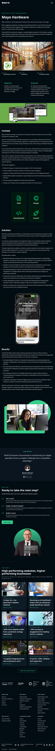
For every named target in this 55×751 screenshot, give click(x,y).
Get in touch (7, 522)
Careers (3, 701)
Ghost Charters (41, 701)
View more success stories (27, 670)
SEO (21, 703)
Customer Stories (42, 720)
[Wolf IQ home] (6, 2)
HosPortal (40, 711)
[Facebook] (52, 745)
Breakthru (40, 707)
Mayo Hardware (41, 712)
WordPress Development (26, 699)
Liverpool (22, 722)
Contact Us (4, 705)
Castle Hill (22, 724)
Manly (21, 734)
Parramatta (22, 736)
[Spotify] (47, 745)
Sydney (21, 718)
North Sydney (23, 720)
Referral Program (42, 728)
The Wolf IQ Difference (7, 699)
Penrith (21, 730)
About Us (4, 697)
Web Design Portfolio (43, 726)
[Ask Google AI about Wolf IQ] (18, 745)
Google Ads (22, 705)
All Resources (41, 730)
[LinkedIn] (44, 745)
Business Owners (6, 718)
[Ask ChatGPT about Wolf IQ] (16, 745)
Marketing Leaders (6, 720)
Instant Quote (41, 722)
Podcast (39, 718)
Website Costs (41, 724)
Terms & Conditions (13, 749)
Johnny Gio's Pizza (42, 705)
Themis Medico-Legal (43, 697)
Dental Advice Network (43, 709)
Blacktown (22, 728)
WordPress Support (24, 701)
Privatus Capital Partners (43, 703)
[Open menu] (51, 3)
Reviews (4, 703)
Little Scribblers (41, 699)
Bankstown (22, 732)
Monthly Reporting (24, 709)
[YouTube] (49, 745)
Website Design (23, 697)
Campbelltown (23, 726)
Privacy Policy (4, 749)
